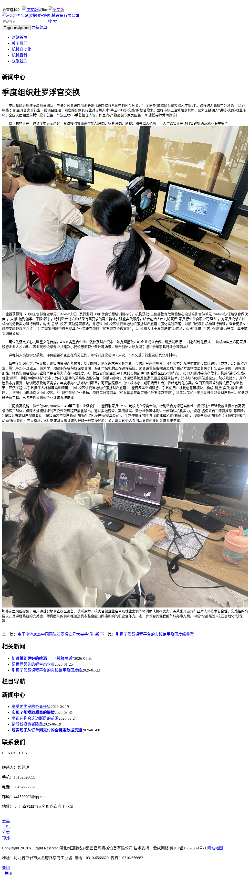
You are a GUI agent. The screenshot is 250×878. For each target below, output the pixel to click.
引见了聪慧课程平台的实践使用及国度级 (47, 670)
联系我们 (19, 61)
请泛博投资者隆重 (27, 724)
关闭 (8, 873)
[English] (56, 10)
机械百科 (19, 55)
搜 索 (52, 21)
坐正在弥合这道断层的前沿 (35, 718)
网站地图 (215, 848)
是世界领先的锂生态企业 (33, 664)
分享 (6, 821)
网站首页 (19, 37)
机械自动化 (21, 49)
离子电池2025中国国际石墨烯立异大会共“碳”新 (58, 634)
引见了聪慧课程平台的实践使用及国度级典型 (155, 634)
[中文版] (30, 10)
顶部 (6, 838)
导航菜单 (39, 27)
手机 (6, 826)
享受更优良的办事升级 (31, 707)
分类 (6, 832)
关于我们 (19, 43)
